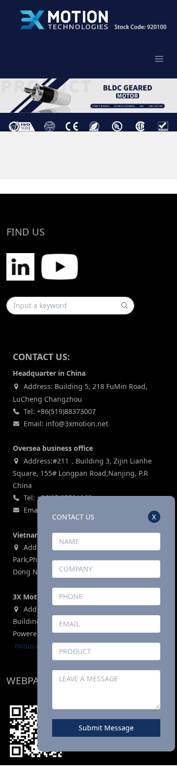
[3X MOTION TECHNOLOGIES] (83, 19)
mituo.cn (29, 645)
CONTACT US (73, 516)
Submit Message (106, 727)
